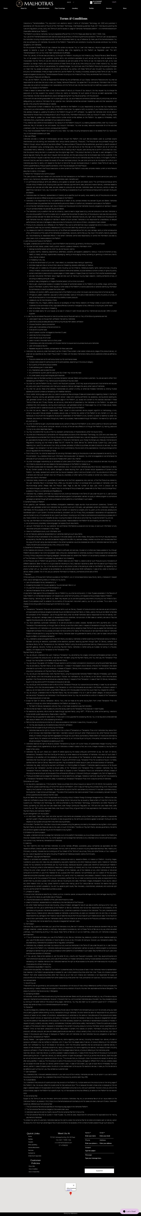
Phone (87, 1140)
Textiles (30, 1139)
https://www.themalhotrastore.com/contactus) (64, 1101)
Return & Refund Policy (34, 1171)
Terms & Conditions (33, 1169)
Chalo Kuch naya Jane (34, 1156)
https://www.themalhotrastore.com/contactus (53, 1004)
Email (101, 1132)
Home (30, 1136)
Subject (88, 1147)
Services (30, 1150)
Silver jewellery (32, 1144)
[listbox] (70, 2)
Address (103, 1140)
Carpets (30, 1142)
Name (87, 1132)
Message (88, 1155)
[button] (70, 2)
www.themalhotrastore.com (108, 29)
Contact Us (31, 1153)
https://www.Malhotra (41, 491)
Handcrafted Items (33, 1147)
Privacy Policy (32, 1166)
